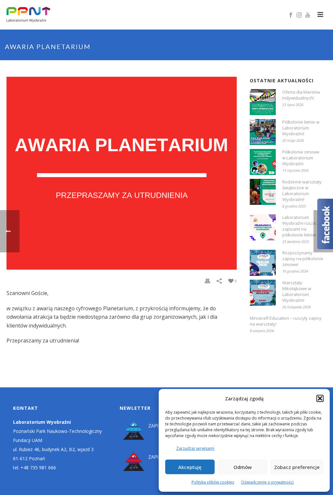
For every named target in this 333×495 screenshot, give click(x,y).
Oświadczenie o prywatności (267, 482)
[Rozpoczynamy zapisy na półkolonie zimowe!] (263, 263)
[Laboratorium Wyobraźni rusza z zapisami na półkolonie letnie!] (263, 227)
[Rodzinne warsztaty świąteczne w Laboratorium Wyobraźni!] (263, 192)
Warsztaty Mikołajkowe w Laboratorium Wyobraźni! (296, 291)
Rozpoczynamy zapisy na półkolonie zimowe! (302, 258)
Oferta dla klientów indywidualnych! (301, 95)
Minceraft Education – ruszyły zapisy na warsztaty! (286, 321)
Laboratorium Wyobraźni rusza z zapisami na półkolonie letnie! (300, 226)
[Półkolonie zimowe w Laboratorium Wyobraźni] (263, 162)
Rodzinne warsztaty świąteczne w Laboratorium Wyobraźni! (302, 190)
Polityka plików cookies (213, 482)
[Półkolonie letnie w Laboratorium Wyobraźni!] (263, 132)
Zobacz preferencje (297, 467)
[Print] (207, 280)
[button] (320, 398)
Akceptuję (190, 467)
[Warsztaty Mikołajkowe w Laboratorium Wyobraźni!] (263, 293)
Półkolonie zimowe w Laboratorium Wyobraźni (300, 158)
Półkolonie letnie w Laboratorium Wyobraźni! (300, 128)
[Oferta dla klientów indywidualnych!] (263, 102)
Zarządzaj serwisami (195, 448)
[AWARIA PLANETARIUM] (122, 173)
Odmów (242, 467)
